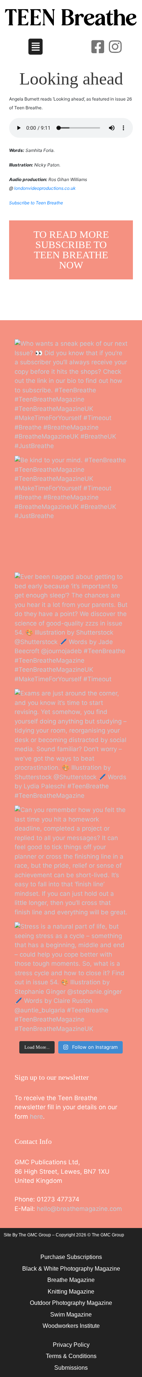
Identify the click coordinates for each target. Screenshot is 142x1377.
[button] (35, 47)
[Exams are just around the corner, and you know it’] (71, 745)
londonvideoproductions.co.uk (45, 188)
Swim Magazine (71, 1314)
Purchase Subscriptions (71, 1257)
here (36, 1116)
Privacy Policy (71, 1345)
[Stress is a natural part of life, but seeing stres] (71, 978)
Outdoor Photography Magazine (71, 1303)
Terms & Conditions (71, 1356)
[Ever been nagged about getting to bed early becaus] (71, 628)
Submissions (71, 1368)
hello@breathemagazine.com (79, 1208)
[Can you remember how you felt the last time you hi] (71, 861)
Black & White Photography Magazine (71, 1269)
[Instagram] (115, 46)
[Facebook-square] (98, 46)
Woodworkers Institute (71, 1326)
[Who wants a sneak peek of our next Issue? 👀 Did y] (71, 395)
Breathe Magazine (71, 1280)
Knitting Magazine (71, 1291)
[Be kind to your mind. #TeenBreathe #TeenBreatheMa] (71, 512)
